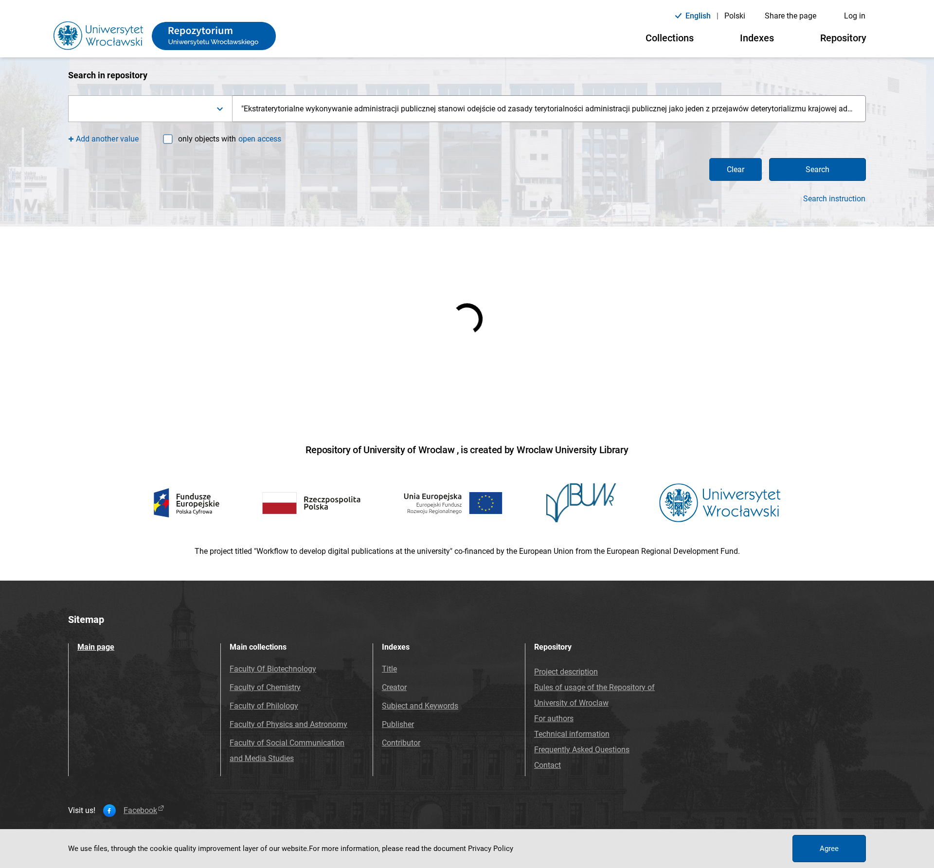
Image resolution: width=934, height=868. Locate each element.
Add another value (107, 138)
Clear (735, 169)
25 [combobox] (406, 416)
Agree (829, 848)
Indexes (757, 38)
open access (259, 138)
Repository (843, 38)
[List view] (482, 416)
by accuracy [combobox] (314, 416)
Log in (854, 15)
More (164, 490)
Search (817, 169)
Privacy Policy (490, 848)
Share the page (790, 15)
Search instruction (834, 199)
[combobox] (150, 109)
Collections (670, 38)
